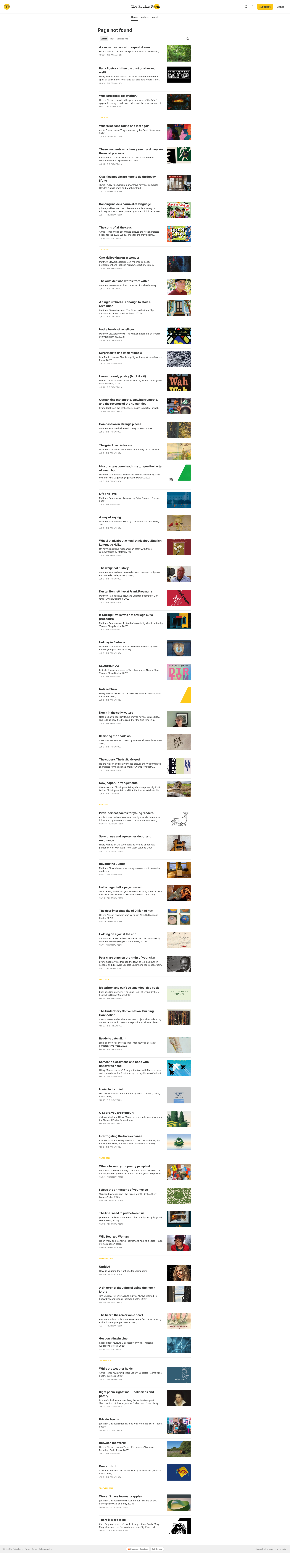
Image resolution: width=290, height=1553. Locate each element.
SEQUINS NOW (109, 665)
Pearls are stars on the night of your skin (127, 957)
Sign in (281, 6)
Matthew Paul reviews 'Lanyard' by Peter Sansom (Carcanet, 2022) (130, 499)
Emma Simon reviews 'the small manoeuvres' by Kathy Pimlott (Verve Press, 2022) (127, 1044)
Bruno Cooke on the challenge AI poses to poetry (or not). (129, 407)
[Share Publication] (253, 7)
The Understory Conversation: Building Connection (126, 1013)
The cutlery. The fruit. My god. (120, 759)
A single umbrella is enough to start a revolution (125, 304)
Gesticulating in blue (113, 1338)
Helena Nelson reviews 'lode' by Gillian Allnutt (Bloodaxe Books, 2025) (128, 916)
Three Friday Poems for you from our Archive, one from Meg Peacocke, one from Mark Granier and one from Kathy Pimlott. (131, 893)
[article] (145, 53)
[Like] (101, 272)
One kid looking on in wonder (119, 257)
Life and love (108, 494)
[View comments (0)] (121, 272)
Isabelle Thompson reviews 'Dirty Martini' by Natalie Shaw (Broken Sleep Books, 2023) (129, 671)
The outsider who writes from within (124, 281)
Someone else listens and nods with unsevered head (124, 1064)
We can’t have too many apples (120, 1496)
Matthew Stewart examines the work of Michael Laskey (127, 285)
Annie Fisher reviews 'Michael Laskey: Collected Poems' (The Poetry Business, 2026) (130, 1374)
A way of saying (110, 517)
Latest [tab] (104, 38)
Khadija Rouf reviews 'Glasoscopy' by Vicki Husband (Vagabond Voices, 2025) (126, 1344)
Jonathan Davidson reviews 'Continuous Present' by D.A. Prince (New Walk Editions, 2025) (128, 1502)
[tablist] (114, 39)
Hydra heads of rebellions (117, 329)
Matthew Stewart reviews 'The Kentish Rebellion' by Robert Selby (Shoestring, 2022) (129, 335)
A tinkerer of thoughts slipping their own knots (127, 1289)
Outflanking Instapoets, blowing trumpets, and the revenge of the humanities (128, 401)
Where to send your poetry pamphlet (124, 1166)
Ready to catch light (112, 1038)
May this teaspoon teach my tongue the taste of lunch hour (130, 468)
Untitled (104, 1266)
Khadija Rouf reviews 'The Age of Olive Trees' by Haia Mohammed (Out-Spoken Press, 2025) (126, 159)
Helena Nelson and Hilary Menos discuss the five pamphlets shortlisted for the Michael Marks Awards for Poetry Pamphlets (130, 765)
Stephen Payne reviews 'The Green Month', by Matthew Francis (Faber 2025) (127, 1195)
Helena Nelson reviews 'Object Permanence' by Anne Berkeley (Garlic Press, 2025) (126, 1448)
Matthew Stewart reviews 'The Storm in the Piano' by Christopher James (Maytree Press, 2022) (126, 312)
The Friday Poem (114, 55)
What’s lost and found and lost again (124, 126)
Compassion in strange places (120, 424)
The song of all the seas (115, 227)
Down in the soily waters (116, 712)
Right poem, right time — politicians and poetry (126, 1394)
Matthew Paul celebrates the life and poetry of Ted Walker (129, 449)
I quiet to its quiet (111, 1089)
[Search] (246, 7)
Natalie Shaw (108, 689)
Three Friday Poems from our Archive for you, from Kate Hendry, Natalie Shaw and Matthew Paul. (128, 186)
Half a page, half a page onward (120, 887)
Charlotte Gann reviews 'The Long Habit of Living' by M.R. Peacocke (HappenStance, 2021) (129, 993)
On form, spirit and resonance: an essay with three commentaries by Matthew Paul (125, 550)
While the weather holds (116, 1368)
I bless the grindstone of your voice (123, 1189)
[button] (134, 17)
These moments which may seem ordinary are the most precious (131, 151)
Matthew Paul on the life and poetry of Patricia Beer (126, 428)
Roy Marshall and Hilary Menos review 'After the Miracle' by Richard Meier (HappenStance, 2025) (130, 1321)
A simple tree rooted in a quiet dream (124, 47)
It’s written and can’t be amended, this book (129, 987)
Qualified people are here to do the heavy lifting (127, 178)
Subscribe (265, 6)
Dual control (107, 1466)
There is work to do (112, 1520)
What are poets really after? (118, 96)
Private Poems (109, 1419)
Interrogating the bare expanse (120, 1136)
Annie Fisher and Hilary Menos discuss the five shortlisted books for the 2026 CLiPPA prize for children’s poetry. (129, 233)
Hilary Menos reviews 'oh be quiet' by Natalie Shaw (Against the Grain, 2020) (130, 695)
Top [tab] (112, 38)
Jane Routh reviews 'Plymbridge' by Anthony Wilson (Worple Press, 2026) (130, 359)
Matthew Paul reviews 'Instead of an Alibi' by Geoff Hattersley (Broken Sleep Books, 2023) (131, 625)
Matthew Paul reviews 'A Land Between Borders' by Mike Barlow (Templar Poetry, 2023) (128, 648)
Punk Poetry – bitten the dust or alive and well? (127, 70)
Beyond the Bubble (112, 864)
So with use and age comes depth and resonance (125, 838)
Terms (34, 1549)
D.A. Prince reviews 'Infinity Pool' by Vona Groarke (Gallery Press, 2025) (129, 1095)
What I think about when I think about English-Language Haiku (131, 542)
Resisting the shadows (115, 736)
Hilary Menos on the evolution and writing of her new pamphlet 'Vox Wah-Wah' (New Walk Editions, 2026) (127, 846)
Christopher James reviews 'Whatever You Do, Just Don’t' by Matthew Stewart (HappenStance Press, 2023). (130, 940)
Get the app (157, 1549)
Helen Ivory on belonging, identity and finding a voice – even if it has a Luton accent (131, 1242)
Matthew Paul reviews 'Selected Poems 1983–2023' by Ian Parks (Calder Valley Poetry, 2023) (129, 574)
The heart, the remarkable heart (121, 1315)
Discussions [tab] (122, 38)
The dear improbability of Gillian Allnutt (126, 910)
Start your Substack (139, 1549)
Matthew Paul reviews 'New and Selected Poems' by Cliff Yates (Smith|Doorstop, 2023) (128, 597)
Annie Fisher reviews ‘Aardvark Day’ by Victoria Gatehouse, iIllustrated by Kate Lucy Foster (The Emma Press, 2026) (129, 819)
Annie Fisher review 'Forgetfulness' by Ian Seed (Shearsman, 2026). (130, 132)
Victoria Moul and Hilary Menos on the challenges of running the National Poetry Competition (131, 1118)
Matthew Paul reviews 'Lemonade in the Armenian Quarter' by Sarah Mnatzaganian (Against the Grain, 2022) (130, 476)
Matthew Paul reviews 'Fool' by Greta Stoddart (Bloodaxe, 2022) (129, 523)
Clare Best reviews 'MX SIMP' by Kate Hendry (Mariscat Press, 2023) (131, 742)
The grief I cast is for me (115, 445)
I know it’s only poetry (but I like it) (122, 376)
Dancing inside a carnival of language (125, 204)
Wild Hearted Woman (114, 1236)
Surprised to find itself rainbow (120, 353)
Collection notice (45, 1549)
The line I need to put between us (122, 1213)
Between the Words (112, 1443)
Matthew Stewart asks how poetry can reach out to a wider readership (129, 869)
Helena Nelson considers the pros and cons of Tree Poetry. (129, 51)
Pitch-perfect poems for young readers (126, 813)
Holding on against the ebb (117, 934)
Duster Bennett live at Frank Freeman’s (126, 591)
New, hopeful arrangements (118, 783)
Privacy (27, 1549)
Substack (259, 1549)
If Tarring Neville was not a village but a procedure (126, 617)
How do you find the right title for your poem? (123, 1270)
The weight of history (114, 568)
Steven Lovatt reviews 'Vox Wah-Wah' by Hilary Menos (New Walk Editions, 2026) (130, 382)
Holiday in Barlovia (112, 642)
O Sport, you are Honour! (116, 1112)
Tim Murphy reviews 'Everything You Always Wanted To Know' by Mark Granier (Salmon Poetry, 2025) (128, 1297)
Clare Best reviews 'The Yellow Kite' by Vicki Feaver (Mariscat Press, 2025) (130, 1472)
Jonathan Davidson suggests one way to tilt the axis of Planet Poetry (130, 1425)
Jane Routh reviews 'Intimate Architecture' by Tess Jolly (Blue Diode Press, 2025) (130, 1219)
